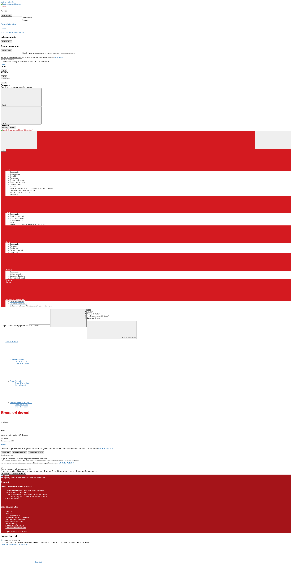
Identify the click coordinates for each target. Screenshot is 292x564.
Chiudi (4, 70)
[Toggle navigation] (19, 140)
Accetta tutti (36, 453)
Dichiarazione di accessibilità (15, 519)
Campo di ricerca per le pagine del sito (15, 326)
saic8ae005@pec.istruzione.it (29, 496)
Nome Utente (27, 18)
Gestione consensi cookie (14, 526)
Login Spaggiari (59, 57)
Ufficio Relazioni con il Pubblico (17, 517)
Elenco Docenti (20, 385)
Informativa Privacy (12, 515)
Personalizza (6, 453)
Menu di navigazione (129, 338)
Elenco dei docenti (21, 405)
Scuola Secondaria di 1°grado (97, 316)
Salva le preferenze (18, 473)
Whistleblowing (11, 524)
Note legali (9, 513)
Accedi (4, 6)
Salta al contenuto (7, 2)
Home (89, 310)
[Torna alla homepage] (146, 130)
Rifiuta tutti (19, 453)
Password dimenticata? (9, 24)
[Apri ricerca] (273, 140)
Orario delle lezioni (21, 407)
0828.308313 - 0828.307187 (19, 492)
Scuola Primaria (16, 381)
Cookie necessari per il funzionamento (15, 469)
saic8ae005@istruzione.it (29, 494)
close (3, 150)
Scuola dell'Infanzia (17, 359)
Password (25, 20)
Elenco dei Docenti (21, 361)
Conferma (12, 128)
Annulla (4, 128)
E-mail (24, 53)
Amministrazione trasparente (15, 528)
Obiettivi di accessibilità (14, 521)
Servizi (89, 312)
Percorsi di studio (93, 314)
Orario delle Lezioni (22, 363)
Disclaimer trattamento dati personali (14, 544)
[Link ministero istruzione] (11, 4)
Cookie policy (10, 511)
